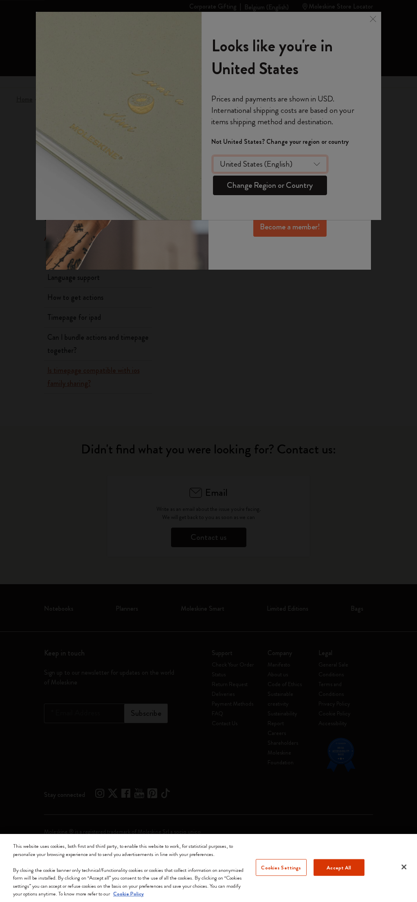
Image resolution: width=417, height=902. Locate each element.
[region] (208, 868)
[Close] (404, 867)
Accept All (339, 867)
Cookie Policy (128, 894)
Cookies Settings (281, 867)
